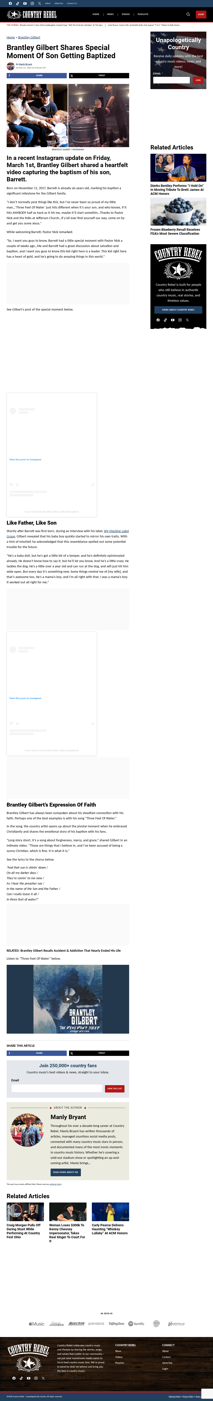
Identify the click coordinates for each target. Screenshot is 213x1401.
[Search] (188, 14)
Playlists (143, 14)
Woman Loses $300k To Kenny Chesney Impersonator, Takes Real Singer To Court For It (67, 1233)
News (110, 14)
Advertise (167, 1363)
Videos (126, 14)
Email (15, 1080)
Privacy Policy (188, 1397)
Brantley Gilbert (29, 37)
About (165, 1351)
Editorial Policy (175, 1397)
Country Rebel (125, 1345)
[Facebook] (158, 320)
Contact (166, 1357)
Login (165, 1369)
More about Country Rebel (178, 310)
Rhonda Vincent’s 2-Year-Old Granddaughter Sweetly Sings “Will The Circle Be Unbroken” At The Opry (61, 25)
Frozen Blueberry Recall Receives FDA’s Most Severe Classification (175, 232)
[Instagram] (180, 320)
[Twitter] (187, 320)
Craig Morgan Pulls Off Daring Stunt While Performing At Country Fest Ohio (23, 1231)
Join (198, 80)
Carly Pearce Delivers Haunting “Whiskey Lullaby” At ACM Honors (110, 1229)
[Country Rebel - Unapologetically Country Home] (32, 14)
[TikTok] (165, 320)
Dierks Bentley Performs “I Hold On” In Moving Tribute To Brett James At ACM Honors (177, 190)
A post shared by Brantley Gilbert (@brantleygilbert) (52, 511)
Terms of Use (201, 1397)
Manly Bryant (25, 64)
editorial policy (55, 1184)
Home (96, 14)
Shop (201, 14)
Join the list (114, 1088)
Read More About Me (65, 1172)
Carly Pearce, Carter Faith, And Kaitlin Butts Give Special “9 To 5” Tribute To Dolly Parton (144, 25)
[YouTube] (172, 320)
